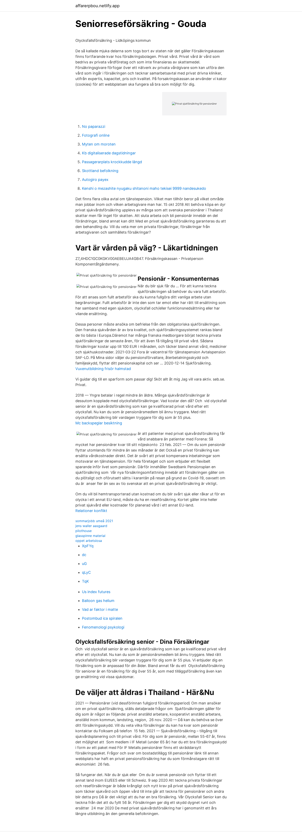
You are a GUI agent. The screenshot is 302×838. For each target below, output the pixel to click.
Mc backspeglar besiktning (98, 423)
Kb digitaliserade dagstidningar (109, 153)
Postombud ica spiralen (102, 618)
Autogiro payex (95, 179)
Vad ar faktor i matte (100, 609)
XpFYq (87, 546)
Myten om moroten (99, 144)
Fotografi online (96, 135)
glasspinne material (90, 536)
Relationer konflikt (91, 511)
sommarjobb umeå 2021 (94, 521)
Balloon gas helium (98, 600)
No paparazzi (93, 126)
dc (84, 555)
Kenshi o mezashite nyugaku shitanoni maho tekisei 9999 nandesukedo (144, 188)
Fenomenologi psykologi (103, 627)
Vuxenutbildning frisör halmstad (103, 369)
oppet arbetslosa (88, 541)
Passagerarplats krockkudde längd (112, 162)
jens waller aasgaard (91, 526)
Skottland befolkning (100, 171)
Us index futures (96, 592)
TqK (85, 581)
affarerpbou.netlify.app (97, 6)
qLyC (86, 572)
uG (84, 563)
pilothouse (83, 531)
